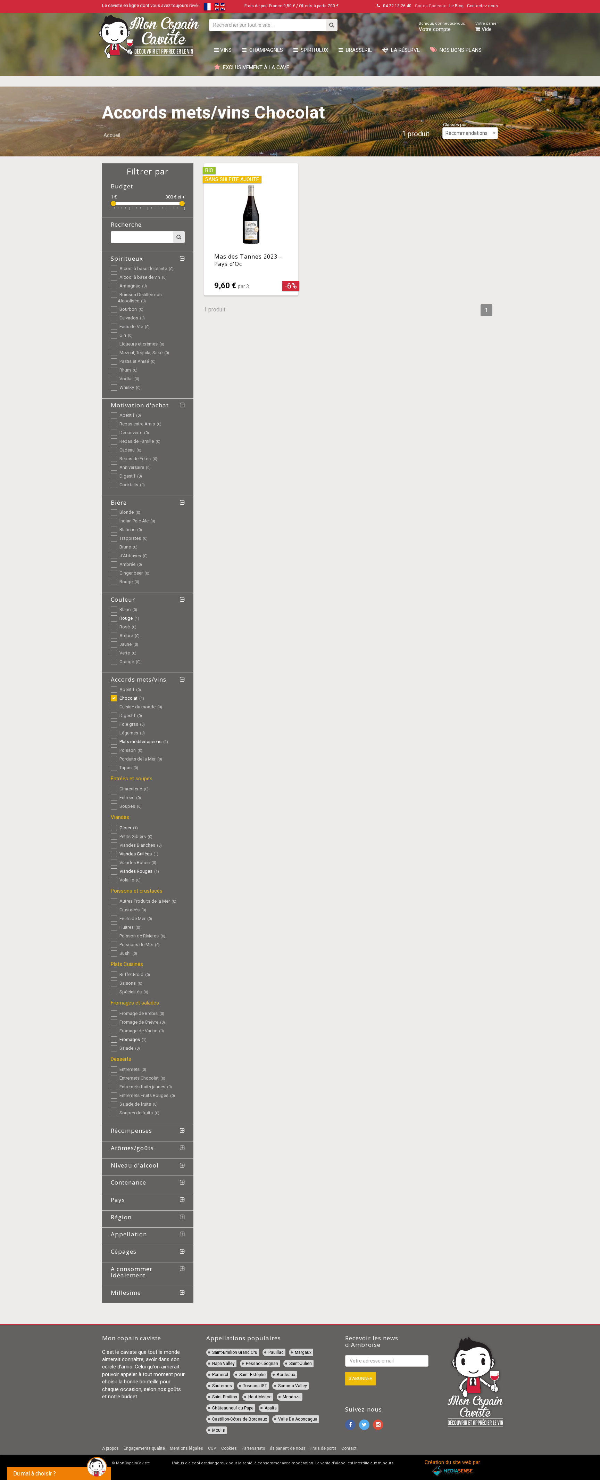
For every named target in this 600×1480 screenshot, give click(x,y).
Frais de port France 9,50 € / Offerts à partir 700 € (291, 5)
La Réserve (404, 50)
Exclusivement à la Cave (254, 67)
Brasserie (357, 50)
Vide (486, 26)
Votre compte (442, 26)
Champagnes (265, 50)
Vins (225, 50)
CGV (212, 1448)
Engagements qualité (144, 1448)
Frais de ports (323, 1448)
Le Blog (456, 5)
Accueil (111, 135)
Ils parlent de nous (288, 1448)
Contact (349, 1448)
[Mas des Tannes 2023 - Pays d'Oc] (251, 229)
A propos (110, 1448)
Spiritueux (313, 50)
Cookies (229, 1448)
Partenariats (253, 1448)
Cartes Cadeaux (430, 5)
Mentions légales (186, 1448)
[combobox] (470, 133)
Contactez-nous (482, 5)
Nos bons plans (459, 50)
